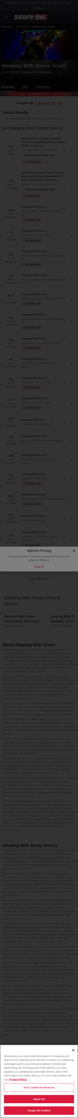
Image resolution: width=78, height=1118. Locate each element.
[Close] (73, 1050)
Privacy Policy (18, 1079)
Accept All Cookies (39, 1110)
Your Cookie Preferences (39, 1087)
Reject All (39, 1099)
